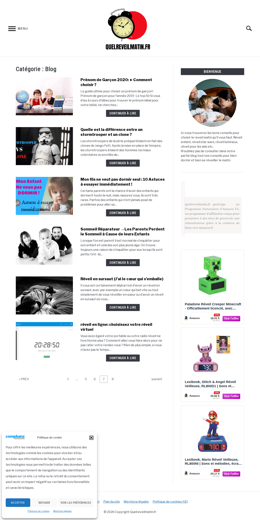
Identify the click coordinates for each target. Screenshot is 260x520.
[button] (91, 438)
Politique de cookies (38, 511)
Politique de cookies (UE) (170, 501)
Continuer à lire (123, 113)
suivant (157, 379)
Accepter (18, 502)
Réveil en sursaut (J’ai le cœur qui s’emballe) (122, 279)
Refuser (44, 502)
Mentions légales (62, 511)
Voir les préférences (76, 502)
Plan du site (111, 501)
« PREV (24, 379)
